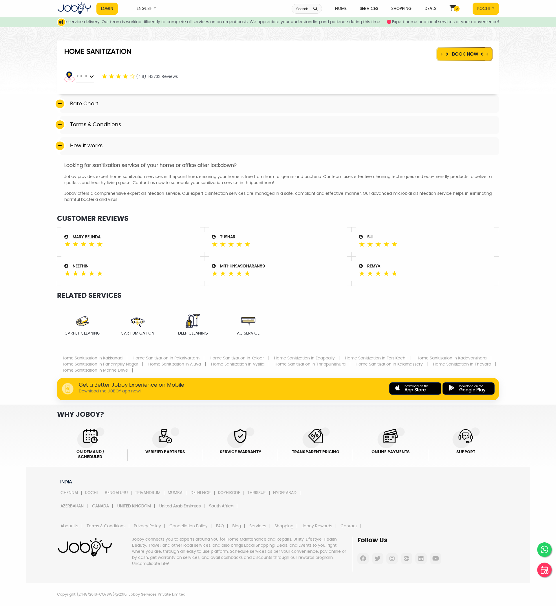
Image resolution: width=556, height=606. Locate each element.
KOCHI (484, 9)
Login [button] (107, 9)
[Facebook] (363, 558)
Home (341, 9)
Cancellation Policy (188, 526)
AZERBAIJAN (72, 506)
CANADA (100, 506)
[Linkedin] (421, 558)
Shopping (401, 9)
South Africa (221, 506)
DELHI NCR (201, 493)
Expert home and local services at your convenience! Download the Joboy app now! (464, 22)
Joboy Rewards (317, 526)
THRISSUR (256, 493)
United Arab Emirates (180, 506)
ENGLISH (145, 9)
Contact (349, 526)
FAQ (220, 526)
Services (369, 9)
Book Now (464, 54)
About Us (69, 526)
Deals (430, 9)
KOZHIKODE (229, 493)
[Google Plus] (406, 558)
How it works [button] (86, 145)
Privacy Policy (147, 526)
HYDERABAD (285, 493)
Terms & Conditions (106, 526)
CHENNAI (69, 493)
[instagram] (392, 558)
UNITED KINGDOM (134, 506)
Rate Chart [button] (84, 103)
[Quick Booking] (544, 570)
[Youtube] (435, 558)
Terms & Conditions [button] (95, 124)
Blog (236, 526)
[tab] (279, 104)
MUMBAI (175, 493)
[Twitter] (377, 558)
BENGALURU (116, 493)
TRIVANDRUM (147, 493)
